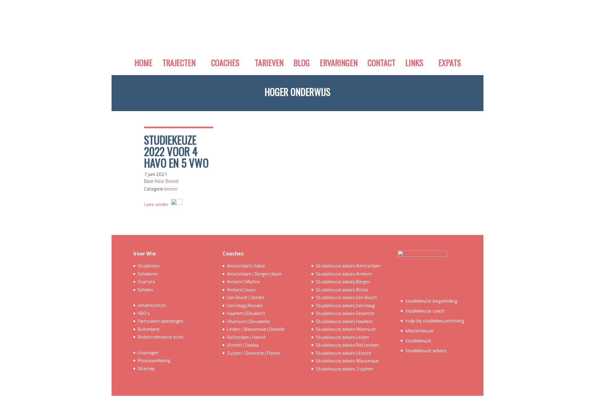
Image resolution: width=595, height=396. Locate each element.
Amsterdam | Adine (246, 265)
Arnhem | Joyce (241, 289)
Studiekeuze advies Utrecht (344, 353)
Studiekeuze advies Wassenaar (347, 360)
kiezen (170, 188)
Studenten (149, 265)
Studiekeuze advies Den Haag (345, 305)
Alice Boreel (166, 181)
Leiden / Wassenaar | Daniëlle (256, 329)
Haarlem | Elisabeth (246, 313)
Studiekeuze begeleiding (431, 301)
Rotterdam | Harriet (246, 337)
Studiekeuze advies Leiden (342, 337)
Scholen (145, 289)
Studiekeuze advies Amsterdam (348, 265)
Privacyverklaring (154, 360)
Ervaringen (148, 352)
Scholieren (148, 273)
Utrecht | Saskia (242, 345)
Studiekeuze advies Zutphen (344, 368)
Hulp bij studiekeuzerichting (434, 320)
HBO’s (144, 313)
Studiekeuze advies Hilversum (346, 329)
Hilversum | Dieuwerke (248, 321)
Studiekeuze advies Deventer (345, 313)
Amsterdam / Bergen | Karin (254, 273)
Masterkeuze (419, 330)
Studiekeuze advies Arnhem (344, 273)
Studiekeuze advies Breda (342, 289)
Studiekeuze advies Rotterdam (347, 345)
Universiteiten (152, 305)
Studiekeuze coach (425, 311)
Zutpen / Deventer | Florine (253, 353)
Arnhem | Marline (243, 281)
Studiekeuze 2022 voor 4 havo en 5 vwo (176, 151)
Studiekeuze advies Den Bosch (346, 297)
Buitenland (148, 329)
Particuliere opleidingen (160, 321)
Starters (146, 281)
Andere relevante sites (160, 336)
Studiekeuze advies (426, 350)
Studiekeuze (418, 340)
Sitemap (146, 368)
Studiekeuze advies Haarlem (344, 321)
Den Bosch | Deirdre (246, 297)
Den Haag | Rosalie (245, 305)
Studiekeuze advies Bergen (343, 281)
